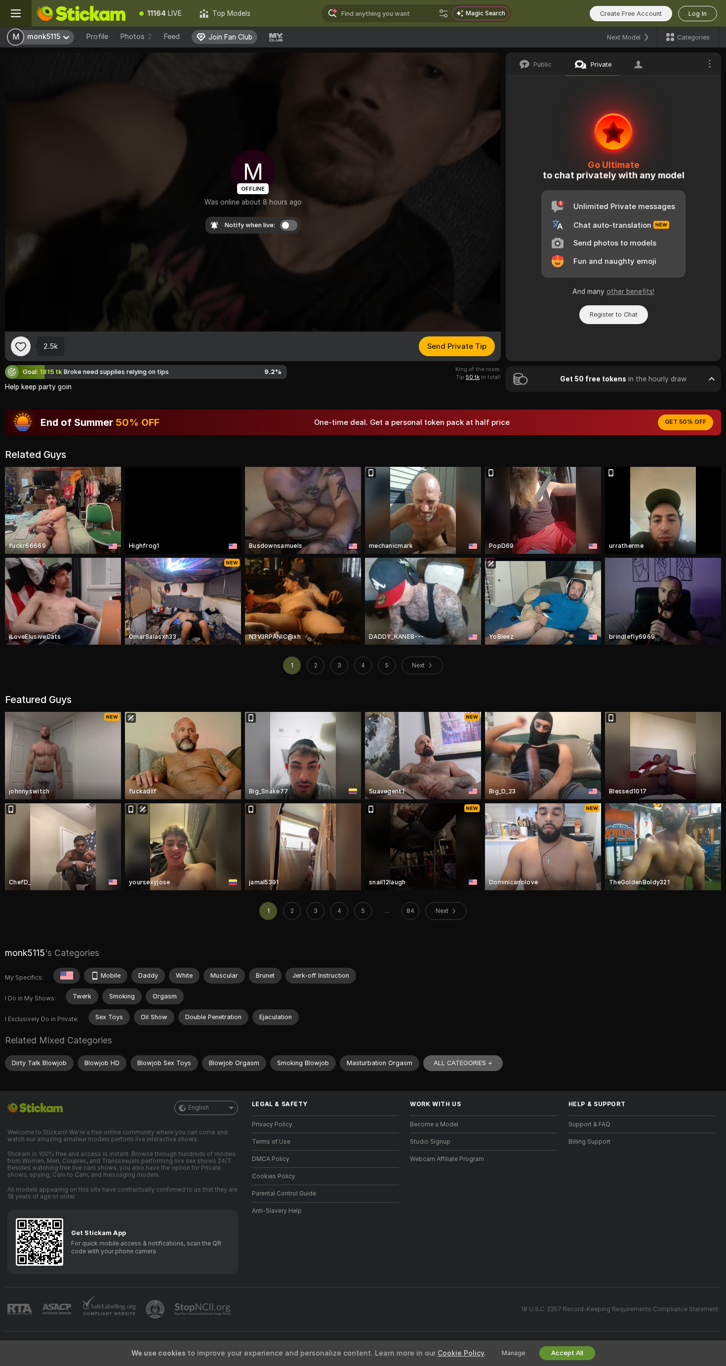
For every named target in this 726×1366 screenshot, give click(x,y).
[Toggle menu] (16, 13)
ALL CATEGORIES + (463, 1063)
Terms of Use (271, 1141)
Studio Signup (430, 1141)
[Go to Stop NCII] (203, 1309)
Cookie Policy (461, 1353)
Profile (97, 36)
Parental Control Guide (284, 1193)
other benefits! (630, 291)
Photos (136, 36)
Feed (171, 36)
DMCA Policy (270, 1159)
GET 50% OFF (685, 421)
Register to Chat (614, 314)
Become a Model (434, 1124)
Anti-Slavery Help (277, 1210)
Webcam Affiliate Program (447, 1159)
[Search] (443, 13)
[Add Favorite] (21, 346)
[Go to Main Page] (81, 13)
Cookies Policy (273, 1176)
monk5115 (25, 953)
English (198, 1107)
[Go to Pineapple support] (156, 1309)
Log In (697, 13)
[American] (66, 976)
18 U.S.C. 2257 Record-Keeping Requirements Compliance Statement (619, 1309)
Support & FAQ (589, 1124)
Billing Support (589, 1141)
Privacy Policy (272, 1124)
